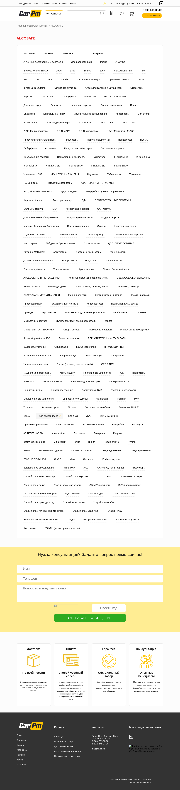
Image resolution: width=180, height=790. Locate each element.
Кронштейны (58, 433)
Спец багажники (65, 424)
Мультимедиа (72, 493)
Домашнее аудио (32, 105)
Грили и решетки (77, 295)
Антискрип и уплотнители (37, 355)
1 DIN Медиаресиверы (57, 122)
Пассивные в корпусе (112, 148)
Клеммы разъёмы (140, 295)
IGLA (54, 209)
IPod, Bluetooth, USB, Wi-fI (37, 191)
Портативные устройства (97, 373)
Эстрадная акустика (65, 88)
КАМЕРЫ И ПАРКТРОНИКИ (38, 329)
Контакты (74, 4)
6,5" (109, 476)
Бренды (65, 4)
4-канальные (53, 165)
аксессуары (138, 467)
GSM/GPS (67, 53)
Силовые (141, 312)
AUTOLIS (28, 381)
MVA (136, 398)
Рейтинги (56, 4)
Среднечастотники (119, 79)
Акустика (120, 62)
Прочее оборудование (35, 424)
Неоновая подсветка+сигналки (40, 519)
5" (98, 476)
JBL (122, 373)
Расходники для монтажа (64, 303)
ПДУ (84, 200)
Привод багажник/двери (116, 269)
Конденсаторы (95, 303)
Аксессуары (136, 88)
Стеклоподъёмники (34, 269)
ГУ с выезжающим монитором (40, 493)
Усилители (90, 96)
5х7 (25, 79)
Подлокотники (111, 442)
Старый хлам (115, 511)
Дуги (88, 416)
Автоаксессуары (51, 407)
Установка (45, 4)
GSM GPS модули (33, 209)
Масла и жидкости (52, 381)
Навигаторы (138, 373)
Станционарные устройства (38, 398)
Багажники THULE (128, 407)
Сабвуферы (69, 96)
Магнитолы (48, 96)
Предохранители (32, 303)
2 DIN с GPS (63, 131)
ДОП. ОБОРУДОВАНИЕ (121, 243)
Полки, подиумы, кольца (124, 303)
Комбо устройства (86, 347)
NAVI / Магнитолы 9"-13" (120, 131)
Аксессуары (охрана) (77, 209)
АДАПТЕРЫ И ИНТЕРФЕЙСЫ (97, 183)
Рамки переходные (69, 338)
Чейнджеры (102, 398)
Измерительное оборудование (90, 114)
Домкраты (99, 433)
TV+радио (98, 53)
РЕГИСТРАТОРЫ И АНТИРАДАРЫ (107, 338)
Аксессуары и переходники (67, 751)
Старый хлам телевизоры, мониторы (43, 511)
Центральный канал (54, 114)
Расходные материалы (123, 390)
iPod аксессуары (111, 459)
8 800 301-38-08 (152, 10)
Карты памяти (67, 373)
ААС (86, 467)
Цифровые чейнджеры (75, 398)
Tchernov (28, 407)
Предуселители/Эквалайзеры (39, 139)
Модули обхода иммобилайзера (41, 226)
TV (82, 53)
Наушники (92, 174)
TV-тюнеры (135, 174)
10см (59, 70)
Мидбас (64, 79)
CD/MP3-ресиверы (99, 485)
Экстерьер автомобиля (97, 407)
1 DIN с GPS (128, 122)
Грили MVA (69, 467)
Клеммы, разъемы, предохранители (88, 277)
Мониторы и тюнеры (64, 741)
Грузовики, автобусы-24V (37, 234)
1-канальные (121, 157)
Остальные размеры (88, 79)
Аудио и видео (68, 191)
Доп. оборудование (63, 746)
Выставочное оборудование (38, 467)
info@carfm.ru (98, 749)
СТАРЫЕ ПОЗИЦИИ (34, 459)
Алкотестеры (60, 252)
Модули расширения (98, 139)
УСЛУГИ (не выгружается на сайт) (63, 528)
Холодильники (61, 269)
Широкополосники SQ (35, 70)
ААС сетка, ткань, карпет (110, 467)
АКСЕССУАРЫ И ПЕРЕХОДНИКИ (41, 277)
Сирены (101, 226)
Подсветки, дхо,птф (128, 286)
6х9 (38, 79)
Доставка (27, 4)
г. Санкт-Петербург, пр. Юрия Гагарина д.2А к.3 (130, 4)
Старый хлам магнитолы (67, 485)
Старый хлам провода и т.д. (38, 502)
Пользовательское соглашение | (125, 779)
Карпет (108, 321)
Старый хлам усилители (85, 511)
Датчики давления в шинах (38, 260)
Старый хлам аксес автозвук (39, 476)
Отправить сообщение (90, 618)
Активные (50, 148)
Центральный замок (125, 226)
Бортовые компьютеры (88, 252)
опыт (77, 442)
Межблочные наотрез (35, 321)
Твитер (141, 79)
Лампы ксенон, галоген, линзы (91, 286)
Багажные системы (93, 424)
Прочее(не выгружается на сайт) (75, 364)
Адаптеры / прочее (33, 200)
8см (50, 79)
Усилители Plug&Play (127, 519)
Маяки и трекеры (95, 234)
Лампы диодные (57, 286)
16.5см (87, 70)
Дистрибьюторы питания (108, 295)
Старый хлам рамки (74, 502)
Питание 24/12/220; (34, 252)
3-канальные (30, 165)
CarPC (57, 459)
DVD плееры (114, 174)
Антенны (48, 53)
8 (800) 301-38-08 (100, 741)
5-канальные (76, 165)
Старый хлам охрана (123, 493)
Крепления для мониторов (85, 381)
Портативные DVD (92, 390)
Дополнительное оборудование (40, 217)
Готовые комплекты (115, 96)
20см (102, 70)
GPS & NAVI (108, 364)
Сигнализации (92, 243)
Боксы (26, 416)
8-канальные (121, 165)
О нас (19, 4)
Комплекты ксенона (34, 442)
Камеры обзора (71, 329)
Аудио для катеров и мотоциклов (103, 88)
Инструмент (117, 355)
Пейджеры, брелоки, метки (61, 243)
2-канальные (143, 157)
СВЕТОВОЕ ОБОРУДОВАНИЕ (133, 277)
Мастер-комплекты (118, 381)
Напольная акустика (81, 105)
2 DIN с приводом (88, 131)
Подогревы (91, 260)
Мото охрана (30, 243)
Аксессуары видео (63, 200)
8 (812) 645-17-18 (100, 744)
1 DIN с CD (85, 122)
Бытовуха (137, 424)
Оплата (36, 4)
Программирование (78, 226)
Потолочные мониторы (59, 183)
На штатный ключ (33, 390)
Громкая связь (117, 252)
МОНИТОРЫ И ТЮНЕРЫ (65, 174)
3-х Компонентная (123, 70)
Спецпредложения (111, 450)
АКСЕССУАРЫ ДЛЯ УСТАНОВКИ (41, 295)
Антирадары (61, 347)
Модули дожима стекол (80, 217)
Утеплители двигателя (35, 364)
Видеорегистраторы (34, 347)
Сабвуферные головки (36, 157)
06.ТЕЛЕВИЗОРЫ (33, 433)
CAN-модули (104, 209)
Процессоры (71, 139)
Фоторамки (29, 528)
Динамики (56, 105)
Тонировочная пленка (95, 519)
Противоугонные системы (67, 756)
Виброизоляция (68, 355)
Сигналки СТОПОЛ (81, 450)
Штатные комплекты (34, 88)
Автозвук (58, 737)
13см (72, 70)
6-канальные (98, 165)
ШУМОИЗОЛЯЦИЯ (114, 347)
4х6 (143, 70)
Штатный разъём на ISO (36, 338)
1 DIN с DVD (106, 122)
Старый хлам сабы (103, 502)
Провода (28, 312)
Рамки (26, 450)
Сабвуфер (29, 114)
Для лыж (73, 416)
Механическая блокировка (128, 234)
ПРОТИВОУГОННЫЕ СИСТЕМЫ (113, 200)
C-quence (88, 459)
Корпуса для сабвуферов (78, 148)
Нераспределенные (62, 390)
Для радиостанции (81, 62)
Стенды (70, 519)
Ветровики (79, 433)
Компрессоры (69, 260)
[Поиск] (102, 13)
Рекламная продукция (51, 450)
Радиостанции (114, 260)
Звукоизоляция (94, 355)
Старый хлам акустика (76, 476)
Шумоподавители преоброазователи (76, 321)
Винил (91, 442)
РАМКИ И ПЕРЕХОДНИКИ (134, 329)
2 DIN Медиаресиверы (35, 131)
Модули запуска (110, 217)
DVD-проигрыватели (129, 485)
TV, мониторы (30, 183)
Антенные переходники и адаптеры (43, 62)
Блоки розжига (31, 286)
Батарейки (118, 424)
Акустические (49, 312)
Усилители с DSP (32, 174)
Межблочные (120, 312)
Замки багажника (109, 416)
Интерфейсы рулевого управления (104, 191)
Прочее (134, 105)
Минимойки (59, 442)
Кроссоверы (122, 114)
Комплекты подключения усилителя (85, 312)
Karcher (121, 398)
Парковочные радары (100, 329)
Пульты (144, 139)
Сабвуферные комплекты (71, 157)
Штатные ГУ (30, 122)
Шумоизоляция (86, 269)
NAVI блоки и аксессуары (37, 373)
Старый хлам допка (34, 485)
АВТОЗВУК (29, 53)
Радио (103, 62)
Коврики (117, 433)
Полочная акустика (111, 105)
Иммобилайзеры (69, 234)
